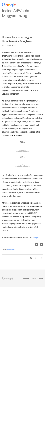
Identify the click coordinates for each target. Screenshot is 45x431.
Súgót (36, 237)
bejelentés (11, 249)
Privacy (33, 278)
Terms (41, 278)
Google (26, 278)
